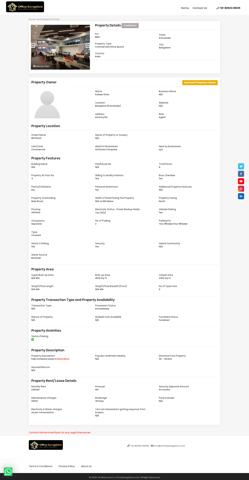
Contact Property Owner (200, 82)
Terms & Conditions (40, 466)
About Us (86, 466)
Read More (63, 358)
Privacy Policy (67, 466)
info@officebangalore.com (169, 445)
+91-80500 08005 (229, 8)
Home (185, 8)
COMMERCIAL (130, 25)
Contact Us (200, 8)
